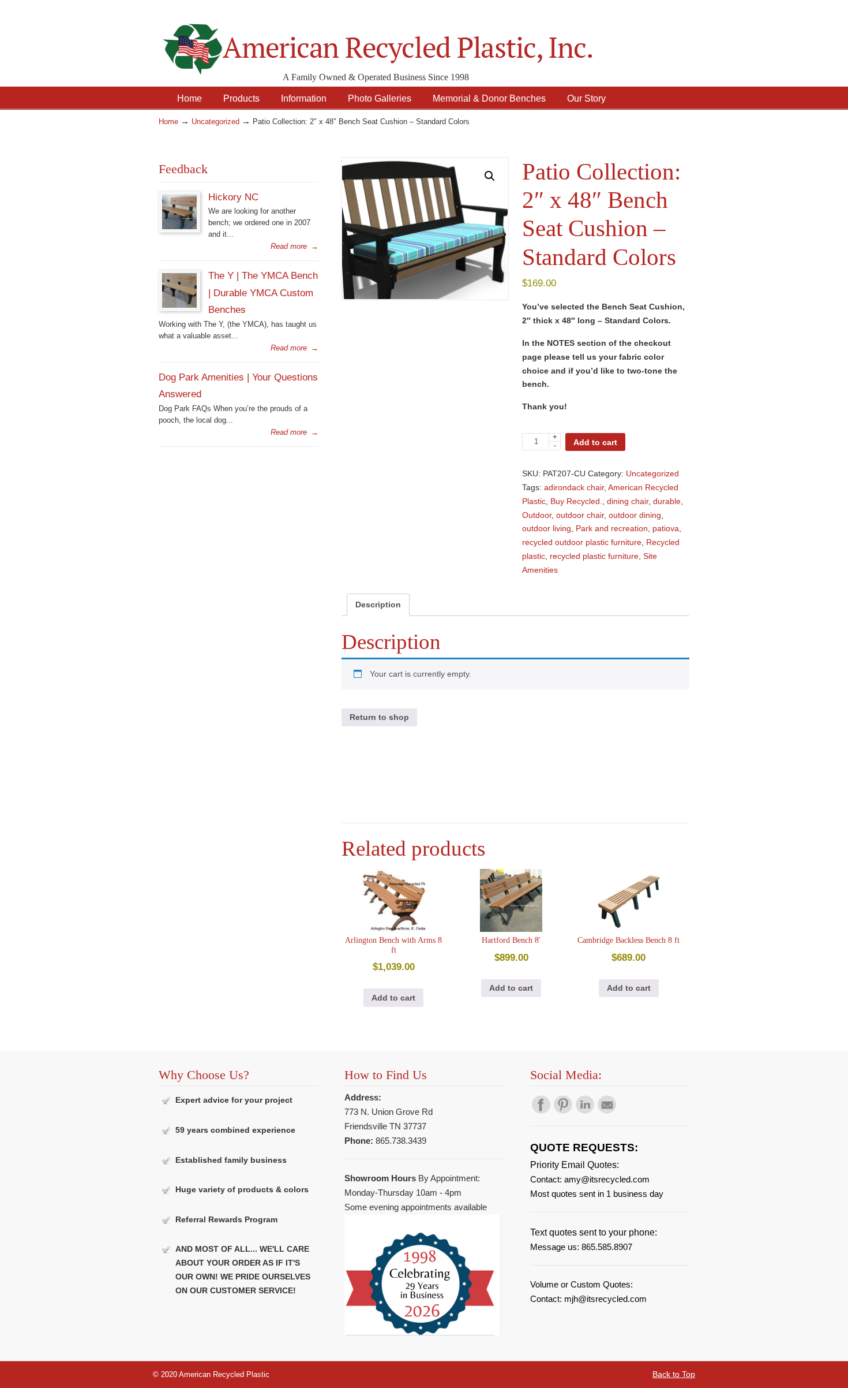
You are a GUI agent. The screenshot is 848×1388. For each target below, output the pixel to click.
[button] (489, 176)
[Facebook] (541, 1110)
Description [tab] (378, 604)
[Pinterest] (563, 1110)
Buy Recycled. (576, 501)
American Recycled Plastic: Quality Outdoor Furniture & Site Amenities (407, 40)
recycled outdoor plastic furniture (581, 542)
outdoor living (546, 528)
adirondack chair (574, 487)
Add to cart (595, 442)
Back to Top (673, 1374)
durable (667, 501)
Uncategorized (215, 122)
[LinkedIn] (585, 1110)
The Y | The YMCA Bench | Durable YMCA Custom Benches (263, 292)
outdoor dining (635, 515)
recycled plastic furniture (594, 556)
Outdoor (536, 515)
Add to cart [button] (393, 997)
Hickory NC (233, 197)
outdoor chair (580, 515)
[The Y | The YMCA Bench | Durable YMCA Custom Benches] (179, 305)
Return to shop (379, 717)
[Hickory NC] (179, 226)
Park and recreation (612, 528)
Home (168, 122)
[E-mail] (607, 1110)
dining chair (627, 501)
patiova (665, 528)
